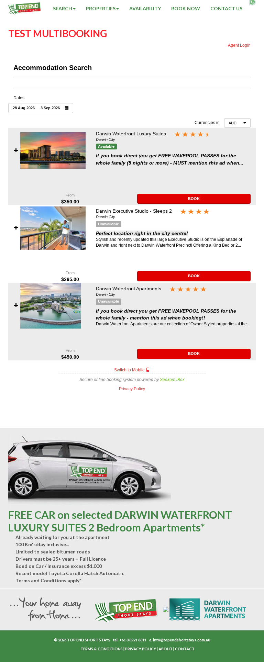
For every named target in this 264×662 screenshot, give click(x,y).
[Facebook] (71, 649)
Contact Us (226, 8)
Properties (101, 8)
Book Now (185, 8)
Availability (145, 8)
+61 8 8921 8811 (132, 640)
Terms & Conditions (101, 649)
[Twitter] (74, 649)
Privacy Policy (140, 649)
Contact (185, 649)
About (165, 649)
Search (62, 8)
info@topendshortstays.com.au (181, 640)
